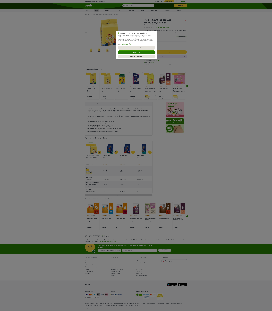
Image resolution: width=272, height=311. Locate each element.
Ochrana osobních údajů (126, 44)
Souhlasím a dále (136, 52)
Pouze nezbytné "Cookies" (136, 56)
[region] (136, 45)
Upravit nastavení (136, 48)
